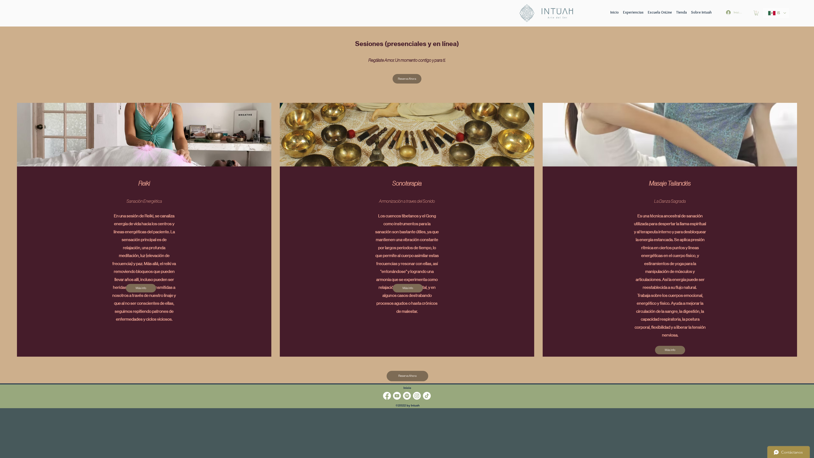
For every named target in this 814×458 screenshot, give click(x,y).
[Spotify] (407, 396)
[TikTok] (427, 396)
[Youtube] (397, 396)
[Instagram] (417, 396)
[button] (660, 12)
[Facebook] (387, 396)
